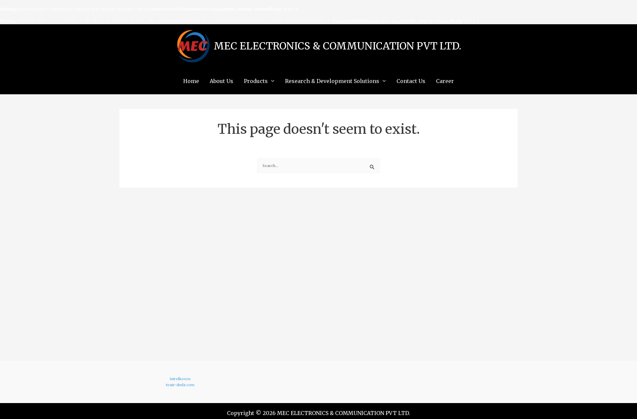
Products (256, 81)
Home (191, 81)
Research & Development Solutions (332, 81)
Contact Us (410, 81)
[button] (271, 81)
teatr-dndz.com (180, 384)
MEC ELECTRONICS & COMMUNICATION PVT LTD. (337, 46)
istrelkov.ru (180, 379)
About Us (221, 81)
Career (445, 81)
